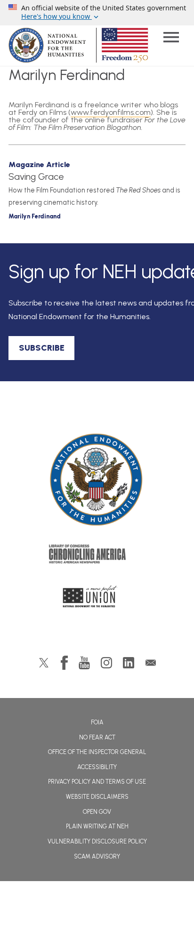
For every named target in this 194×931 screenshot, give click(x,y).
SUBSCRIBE (42, 348)
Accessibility (97, 766)
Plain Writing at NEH (97, 826)
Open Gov (97, 811)
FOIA (97, 722)
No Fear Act (97, 737)
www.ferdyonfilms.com (111, 112)
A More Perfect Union (97, 599)
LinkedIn (128, 662)
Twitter (44, 662)
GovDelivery (150, 662)
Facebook (64, 663)
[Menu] (171, 38)
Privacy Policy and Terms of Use (97, 781)
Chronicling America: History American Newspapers (97, 556)
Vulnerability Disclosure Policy (97, 841)
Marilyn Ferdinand (34, 216)
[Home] (97, 480)
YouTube (84, 662)
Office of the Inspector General (97, 751)
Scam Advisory (97, 856)
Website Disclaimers (97, 796)
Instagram (106, 662)
